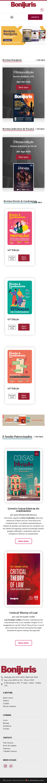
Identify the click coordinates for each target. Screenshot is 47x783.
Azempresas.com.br (37, 780)
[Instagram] (5, 766)
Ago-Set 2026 (23, 82)
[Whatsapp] (11, 766)
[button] (42, 10)
